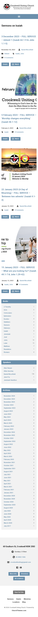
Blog (24, 602)
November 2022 (9, 435)
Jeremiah (7, 334)
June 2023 (7, 414)
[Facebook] (17, 567)
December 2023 (9, 399)
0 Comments (8, 58)
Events (18, 599)
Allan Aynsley (8, 371)
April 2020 (7, 520)
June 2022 (7, 447)
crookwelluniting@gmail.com (20, 562)
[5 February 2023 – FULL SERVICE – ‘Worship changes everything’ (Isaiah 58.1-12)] (19, 108)
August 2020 (8, 508)
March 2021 (8, 487)
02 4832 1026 (20, 557)
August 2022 (8, 444)
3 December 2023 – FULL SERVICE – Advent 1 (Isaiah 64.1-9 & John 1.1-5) (18, 40)
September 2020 (9, 505)
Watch (17, 64)
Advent (6, 54)
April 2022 (7, 453)
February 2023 (9, 426)
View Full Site (19, 592)
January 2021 (8, 493)
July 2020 (7, 511)
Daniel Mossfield (27, 50)
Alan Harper (8, 368)
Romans (7, 352)
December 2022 (9, 432)
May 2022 (7, 450)
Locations (16, 602)
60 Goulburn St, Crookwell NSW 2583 (19, 546)
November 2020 (9, 499)
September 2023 (9, 408)
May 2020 (7, 517)
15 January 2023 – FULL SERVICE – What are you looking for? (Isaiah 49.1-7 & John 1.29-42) (18, 271)
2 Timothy (7, 307)
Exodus (6, 319)
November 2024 (9, 396)
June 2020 (7, 514)
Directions (24, 574)
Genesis (7, 325)
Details (5, 64)
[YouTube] (21, 567)
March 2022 (8, 456)
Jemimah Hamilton (10, 380)
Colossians (8, 313)
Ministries (27, 599)
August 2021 (8, 471)
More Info (13, 574)
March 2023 (8, 423)
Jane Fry (7, 377)
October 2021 (8, 465)
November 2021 (9, 462)
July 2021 (7, 474)
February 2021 (9, 490)
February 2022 (9, 459)
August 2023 (8, 411)
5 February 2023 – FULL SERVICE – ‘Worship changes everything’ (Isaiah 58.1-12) (18, 118)
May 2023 (7, 417)
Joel (5, 337)
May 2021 (7, 481)
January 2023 (8, 429)
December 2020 (9, 496)
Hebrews (7, 328)
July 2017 (7, 526)
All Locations (19, 578)
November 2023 (9, 402)
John (22, 54)
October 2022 (8, 438)
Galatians (7, 322)
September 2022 (9, 441)
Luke (5, 343)
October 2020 (8, 502)
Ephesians (7, 316)
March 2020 (8, 523)
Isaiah (17, 54)
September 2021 (9, 468)
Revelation (7, 349)
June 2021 (7, 477)
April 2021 (7, 484)
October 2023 (8, 405)
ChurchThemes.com (19, 610)
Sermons (10, 599)
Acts (5, 310)
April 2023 (7, 420)
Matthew (7, 346)
